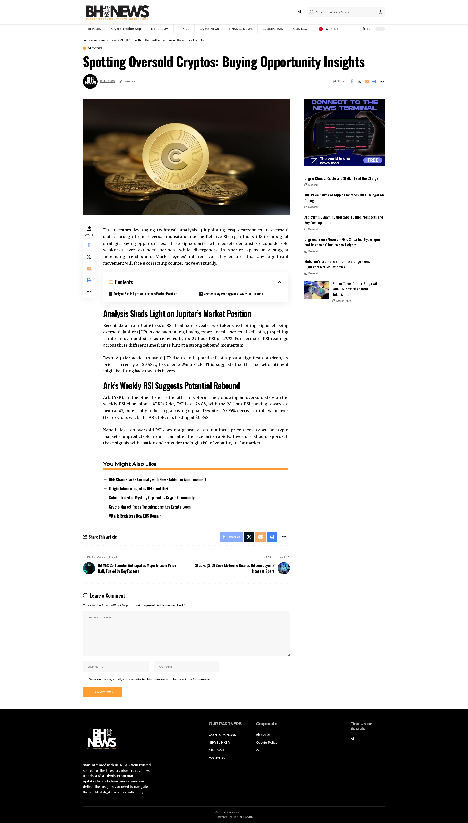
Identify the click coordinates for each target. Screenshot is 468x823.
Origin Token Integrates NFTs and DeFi (138, 488)
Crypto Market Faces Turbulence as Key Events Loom (150, 507)
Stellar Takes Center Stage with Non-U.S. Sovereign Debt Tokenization (355, 289)
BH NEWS (107, 81)
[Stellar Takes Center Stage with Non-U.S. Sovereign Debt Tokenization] (316, 290)
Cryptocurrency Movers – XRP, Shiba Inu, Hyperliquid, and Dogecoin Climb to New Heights (342, 241)
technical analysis (177, 229)
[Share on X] (359, 81)
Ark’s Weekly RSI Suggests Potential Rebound (233, 293)
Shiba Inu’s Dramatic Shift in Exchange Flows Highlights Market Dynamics (337, 263)
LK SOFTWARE (243, 817)
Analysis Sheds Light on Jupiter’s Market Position (145, 293)
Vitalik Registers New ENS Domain (135, 516)
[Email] (366, 81)
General (313, 184)
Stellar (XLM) (344, 301)
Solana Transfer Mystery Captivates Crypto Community (152, 497)
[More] (381, 81)
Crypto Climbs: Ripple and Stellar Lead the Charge (341, 178)
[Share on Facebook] (351, 81)
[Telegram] (299, 12)
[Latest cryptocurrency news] (117, 12)
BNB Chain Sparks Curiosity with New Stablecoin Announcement (158, 479)
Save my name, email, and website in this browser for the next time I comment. (150, 679)
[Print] (374, 81)
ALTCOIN (95, 48)
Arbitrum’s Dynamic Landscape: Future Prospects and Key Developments (343, 219)
